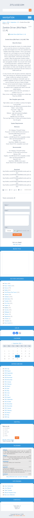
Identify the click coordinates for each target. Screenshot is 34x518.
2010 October (7, 375)
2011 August (7, 397)
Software (6, 296)
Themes (6, 314)
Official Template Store (10, 492)
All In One (6, 303)
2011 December (8, 406)
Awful (6, 435)
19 (4, 356)
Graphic (6, 305)
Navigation (8, 17)
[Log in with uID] (14, 333)
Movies (6, 288)
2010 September (8, 373)
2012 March (7, 412)
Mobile (6, 290)
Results (4, 439)
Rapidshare (7, 316)
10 (25, 351)
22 (18, 22)
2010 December (8, 379)
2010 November (8, 377)
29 (17, 358)
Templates (7, 321)
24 (25, 356)
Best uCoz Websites (9, 494)
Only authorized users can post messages (17, 476)
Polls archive (10, 439)
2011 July (6, 395)
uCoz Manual (7, 488)
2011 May (6, 390)
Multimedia (7, 299)
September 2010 (17, 343)
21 (13, 356)
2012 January (7, 408)
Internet (6, 294)
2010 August (7, 371)
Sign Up (15, 244)
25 (29, 356)
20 (9, 356)
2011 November (8, 403)
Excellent (7, 428)
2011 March (7, 386)
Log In (19, 244)
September (13, 22)
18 (29, 353)
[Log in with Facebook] (17, 333)
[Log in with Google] (20, 333)
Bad (6, 433)
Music (5, 283)
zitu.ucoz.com (17, 5)
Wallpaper (6, 312)
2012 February (8, 410)
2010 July (6, 368)
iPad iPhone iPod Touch (10, 292)
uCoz (23, 515)
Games (6, 190)
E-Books (6, 318)
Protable (6, 301)
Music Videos (7, 285)
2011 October (7, 401)
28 (13, 358)
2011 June (7, 393)
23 (21, 356)
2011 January (7, 382)
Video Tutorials (8, 490)
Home (4, 22)
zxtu (16, 190)
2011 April (6, 388)
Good (6, 430)
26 (4, 358)
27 (9, 358)
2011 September (8, 399)
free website (17, 515)
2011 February (8, 384)
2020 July (6, 417)
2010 (8, 22)
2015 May (6, 414)
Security (6, 310)
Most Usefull (7, 323)
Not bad (7, 432)
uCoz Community (8, 486)
